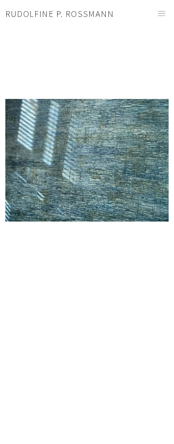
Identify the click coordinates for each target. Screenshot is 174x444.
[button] (159, 429)
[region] (87, 180)
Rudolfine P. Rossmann (59, 13)
